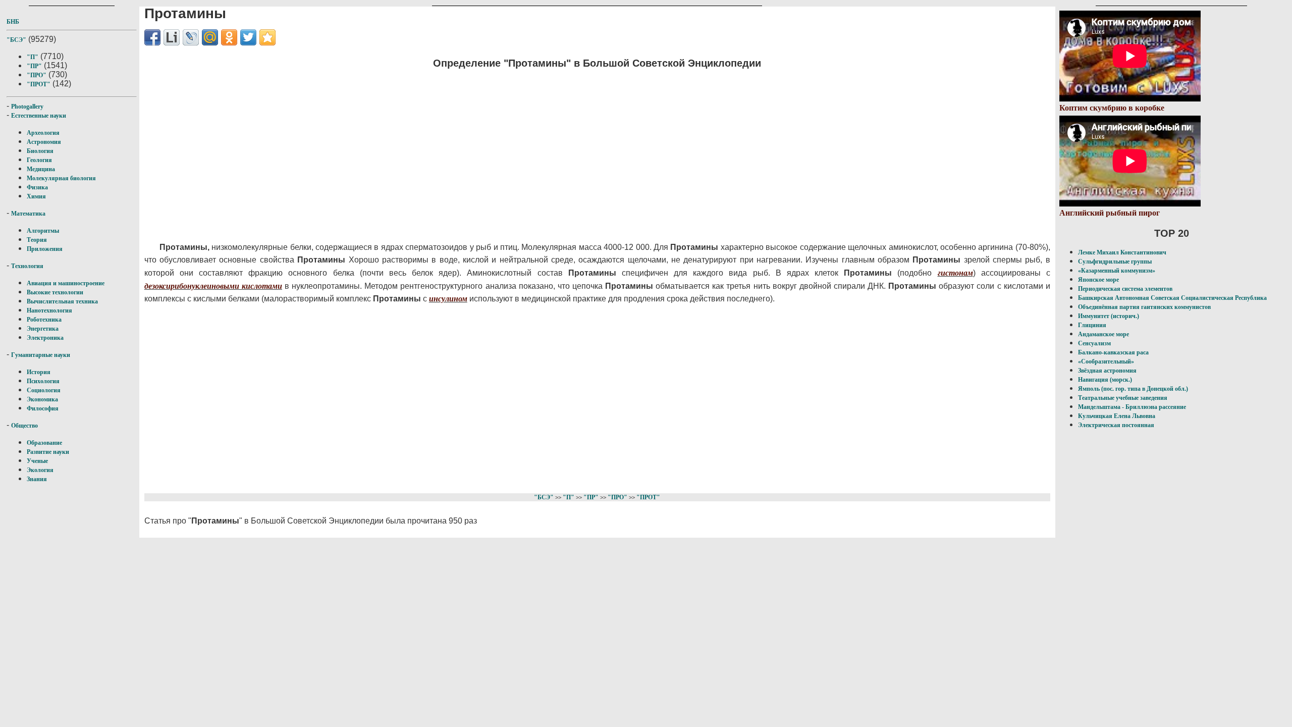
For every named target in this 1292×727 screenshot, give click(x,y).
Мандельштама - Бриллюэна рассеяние (1132, 406)
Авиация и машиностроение (65, 283)
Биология (40, 150)
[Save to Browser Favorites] (267, 37)
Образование (44, 442)
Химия (36, 196)
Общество (24, 425)
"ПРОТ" (38, 84)
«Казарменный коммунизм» (1116, 270)
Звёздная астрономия (1107, 370)
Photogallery (27, 106)
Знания (37, 479)
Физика (37, 187)
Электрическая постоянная (1116, 425)
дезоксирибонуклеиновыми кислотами (213, 286)
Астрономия (44, 141)
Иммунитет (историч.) (1108, 316)
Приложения (45, 248)
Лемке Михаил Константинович (1122, 252)
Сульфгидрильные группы (1115, 261)
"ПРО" (36, 75)
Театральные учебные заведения (1122, 397)
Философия (43, 408)
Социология (44, 390)
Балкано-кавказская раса (1113, 352)
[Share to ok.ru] (229, 37)
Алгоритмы (43, 230)
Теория (37, 239)
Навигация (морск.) (1105, 379)
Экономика (42, 399)
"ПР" (34, 66)
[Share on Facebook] (152, 37)
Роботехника (44, 319)
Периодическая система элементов (1125, 288)
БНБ (13, 21)
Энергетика (43, 328)
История (38, 372)
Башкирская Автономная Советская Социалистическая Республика (1172, 297)
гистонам (955, 273)
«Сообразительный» (1106, 361)
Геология (39, 160)
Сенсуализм (1094, 343)
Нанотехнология (49, 310)
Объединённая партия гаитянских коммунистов (1144, 306)
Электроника (45, 337)
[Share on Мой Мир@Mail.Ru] (210, 37)
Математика (28, 213)
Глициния (1092, 325)
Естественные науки (38, 115)
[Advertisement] (447, 149)
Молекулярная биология (61, 178)
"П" (32, 57)
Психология (43, 381)
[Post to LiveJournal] (191, 37)
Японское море (1098, 279)
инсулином (448, 298)
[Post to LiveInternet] (172, 37)
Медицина (41, 169)
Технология (27, 266)
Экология (40, 470)
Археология (43, 132)
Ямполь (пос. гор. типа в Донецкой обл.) (1133, 388)
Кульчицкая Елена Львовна (1116, 416)
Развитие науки (48, 451)
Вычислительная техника (62, 301)
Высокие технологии (55, 292)
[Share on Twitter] (248, 37)
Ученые (37, 460)
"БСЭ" (16, 39)
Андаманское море (1103, 334)
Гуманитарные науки (40, 354)
